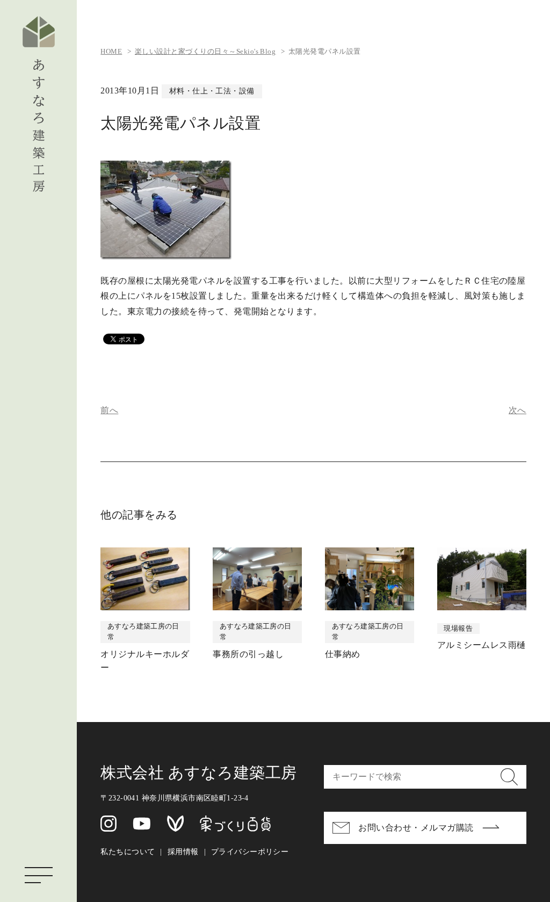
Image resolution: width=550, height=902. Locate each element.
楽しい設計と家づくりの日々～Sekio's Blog (205, 51)
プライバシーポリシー (249, 851)
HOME (111, 51)
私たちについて (127, 851)
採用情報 (183, 851)
